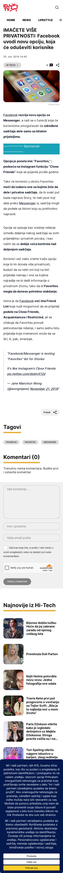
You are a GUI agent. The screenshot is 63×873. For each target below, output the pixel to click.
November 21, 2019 (44, 389)
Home (11, 20)
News (27, 20)
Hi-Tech (10, 65)
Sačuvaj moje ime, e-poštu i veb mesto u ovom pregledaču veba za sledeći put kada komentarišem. (28, 552)
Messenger (27, 203)
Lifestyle (45, 20)
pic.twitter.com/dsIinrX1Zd (26, 374)
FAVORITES (30, 442)
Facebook (10, 115)
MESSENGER (50, 442)
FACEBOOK (11, 442)
